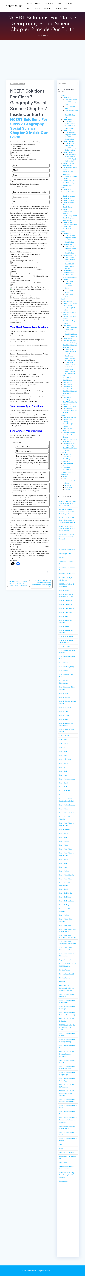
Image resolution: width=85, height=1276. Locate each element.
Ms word (67, 489)
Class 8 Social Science (69, 389)
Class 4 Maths (63, 755)
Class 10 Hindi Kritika (65, 600)
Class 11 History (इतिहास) (70, 216)
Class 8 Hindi (67, 378)
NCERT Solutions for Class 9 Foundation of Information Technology (67, 1120)
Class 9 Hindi (67, 325)
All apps (61, 557)
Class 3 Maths (63, 739)
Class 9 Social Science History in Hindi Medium (70, 352)
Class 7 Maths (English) (70, 402)
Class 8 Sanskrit (67, 384)
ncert (14, 6)
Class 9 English (67, 301)
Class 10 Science (67, 233)
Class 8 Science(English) (66, 875)
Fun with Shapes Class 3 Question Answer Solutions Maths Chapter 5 (67, 512)
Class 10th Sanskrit (68, 273)
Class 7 (27, 8)
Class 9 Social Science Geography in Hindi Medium (70, 358)
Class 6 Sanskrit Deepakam (67, 805)
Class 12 (28, 3)
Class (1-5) (47, 8)
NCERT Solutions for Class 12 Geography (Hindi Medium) (67, 1093)
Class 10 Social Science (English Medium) (70, 260)
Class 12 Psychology (69, 183)
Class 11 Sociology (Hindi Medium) (68, 211)
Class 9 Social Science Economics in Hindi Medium (70, 371)
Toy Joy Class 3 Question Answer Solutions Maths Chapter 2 (66, 537)
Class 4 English (63, 743)
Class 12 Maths (67, 119)
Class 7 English (67, 400)
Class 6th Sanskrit (64, 829)
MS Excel (68, 485)
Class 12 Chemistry (68, 141)
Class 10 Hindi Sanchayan (66, 608)
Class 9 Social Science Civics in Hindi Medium (70, 365)
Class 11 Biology (68, 207)
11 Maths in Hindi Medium (67, 550)
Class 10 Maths (67, 244)
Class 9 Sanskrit (67, 338)
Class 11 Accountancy (69, 196)
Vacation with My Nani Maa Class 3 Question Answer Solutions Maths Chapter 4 (67, 520)
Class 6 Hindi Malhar (69, 432)
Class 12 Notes (67, 97)
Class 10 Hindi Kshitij (65, 604)
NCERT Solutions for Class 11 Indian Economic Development (67, 1054)
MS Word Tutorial (64, 978)
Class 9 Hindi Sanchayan (66, 901)
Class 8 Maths (67, 382)
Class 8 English (67, 380)
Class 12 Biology (68, 152)
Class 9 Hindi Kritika (71, 334)
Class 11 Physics (67, 189)
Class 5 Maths (67, 454)
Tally (64, 478)
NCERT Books (63, 982)
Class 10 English (67, 270)
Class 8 (68, 3)
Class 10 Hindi (67, 279)
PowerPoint (68, 487)
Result (61, 1148)
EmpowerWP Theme (56, 1271)
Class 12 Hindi (63, 711)
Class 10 (49, 3)
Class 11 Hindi (67, 227)
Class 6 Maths (63, 795)
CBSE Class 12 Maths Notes (67, 574)
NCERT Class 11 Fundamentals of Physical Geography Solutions (66, 988)
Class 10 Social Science (69, 255)
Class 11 (38, 3)
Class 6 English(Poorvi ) (70, 417)
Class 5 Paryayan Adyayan (67, 779)
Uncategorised (63, 1181)
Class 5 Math (63, 775)
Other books (61, 8)
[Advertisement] (42, 64)
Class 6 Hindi (63, 787)
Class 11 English (67, 229)
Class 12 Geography (65, 707)
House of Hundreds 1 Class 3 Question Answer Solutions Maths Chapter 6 (67, 503)
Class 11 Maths (67, 198)
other (60, 1144)
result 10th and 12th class (66, 1152)
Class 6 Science (63, 809)
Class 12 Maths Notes (71, 99)
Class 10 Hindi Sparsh (65, 612)
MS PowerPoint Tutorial (66, 974)
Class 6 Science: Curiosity (66, 813)
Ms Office (66, 483)
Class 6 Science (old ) (69, 443)
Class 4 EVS (66, 468)
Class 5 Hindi (67, 457)
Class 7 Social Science (17, 84)
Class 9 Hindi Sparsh (71, 327)
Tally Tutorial (63, 1162)
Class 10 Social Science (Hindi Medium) (69, 266)
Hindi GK (66, 476)
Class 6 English (63, 783)
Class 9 (58, 3)
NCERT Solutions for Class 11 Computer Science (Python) (67, 1027)
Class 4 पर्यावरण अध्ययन (69, 472)
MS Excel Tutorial (64, 970)
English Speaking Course (66, 960)
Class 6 (37, 8)
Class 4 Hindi (67, 470)
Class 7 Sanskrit (67, 408)
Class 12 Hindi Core (69, 181)
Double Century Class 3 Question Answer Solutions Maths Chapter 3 (67, 528)
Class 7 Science (67, 404)
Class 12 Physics (67, 130)
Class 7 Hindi (67, 397)
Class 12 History (67, 185)
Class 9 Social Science (65, 925)
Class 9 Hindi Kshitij (71, 336)
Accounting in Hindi (69, 481)
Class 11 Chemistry (68, 200)
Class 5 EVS (66, 461)
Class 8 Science (67, 386)
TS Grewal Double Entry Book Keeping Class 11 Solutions (66, 1175)
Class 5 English (67, 459)
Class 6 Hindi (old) (68, 446)
